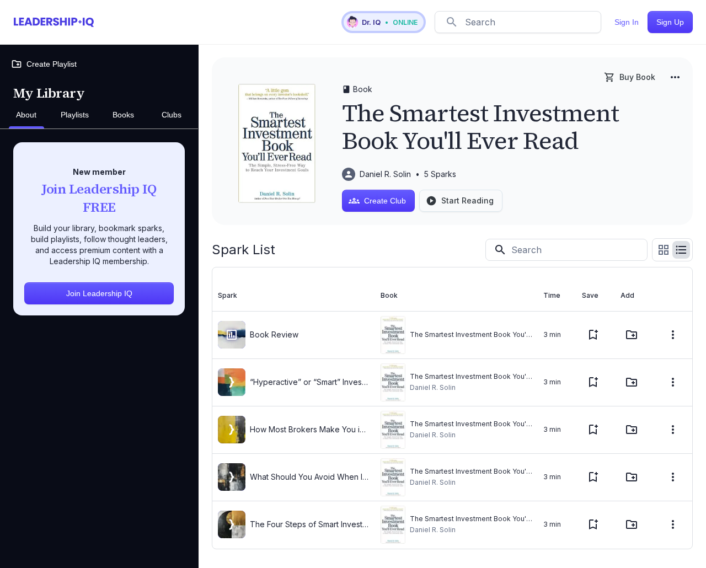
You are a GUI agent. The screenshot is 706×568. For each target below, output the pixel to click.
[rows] (681, 250)
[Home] (53, 22)
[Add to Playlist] (632, 335)
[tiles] (663, 250)
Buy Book (637, 77)
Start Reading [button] (467, 200)
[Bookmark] (593, 335)
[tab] (26, 115)
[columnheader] (293, 295)
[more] (675, 77)
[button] (383, 22)
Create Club (385, 200)
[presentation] (231, 335)
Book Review (274, 334)
